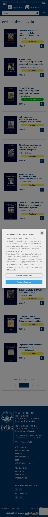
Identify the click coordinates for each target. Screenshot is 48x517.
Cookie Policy (11, 270)
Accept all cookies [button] (24, 282)
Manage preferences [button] (24, 275)
